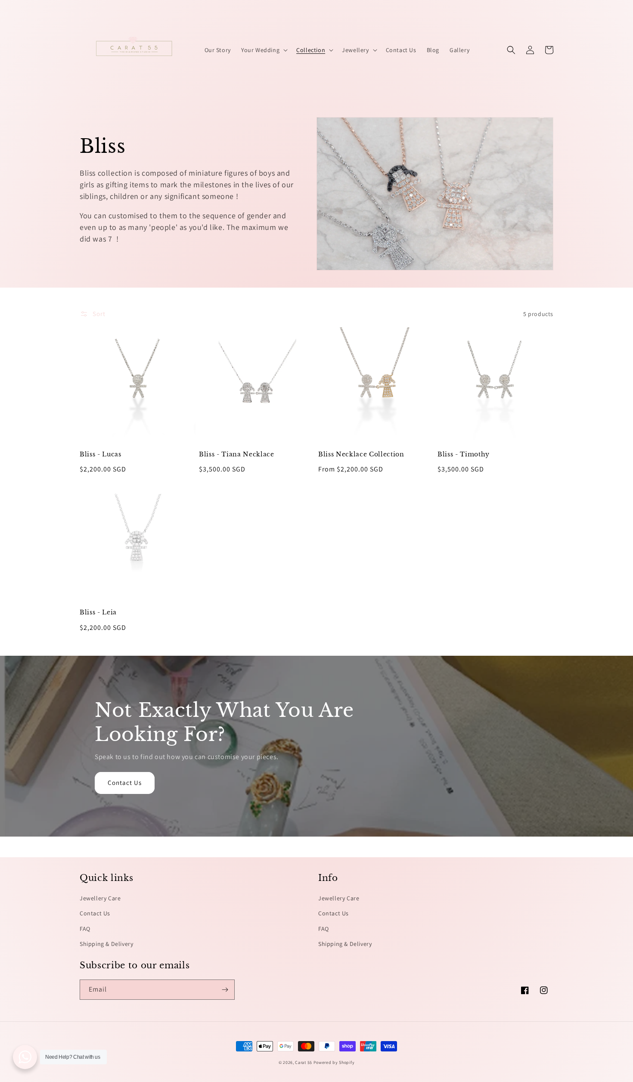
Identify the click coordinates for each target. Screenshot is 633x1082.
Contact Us (125, 782)
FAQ (85, 929)
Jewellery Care (100, 898)
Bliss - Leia (98, 612)
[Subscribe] (224, 990)
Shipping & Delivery (106, 944)
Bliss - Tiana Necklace (236, 454)
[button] (263, 50)
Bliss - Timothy (464, 454)
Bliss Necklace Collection (361, 454)
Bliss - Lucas (100, 454)
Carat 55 (303, 1062)
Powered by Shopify (334, 1062)
